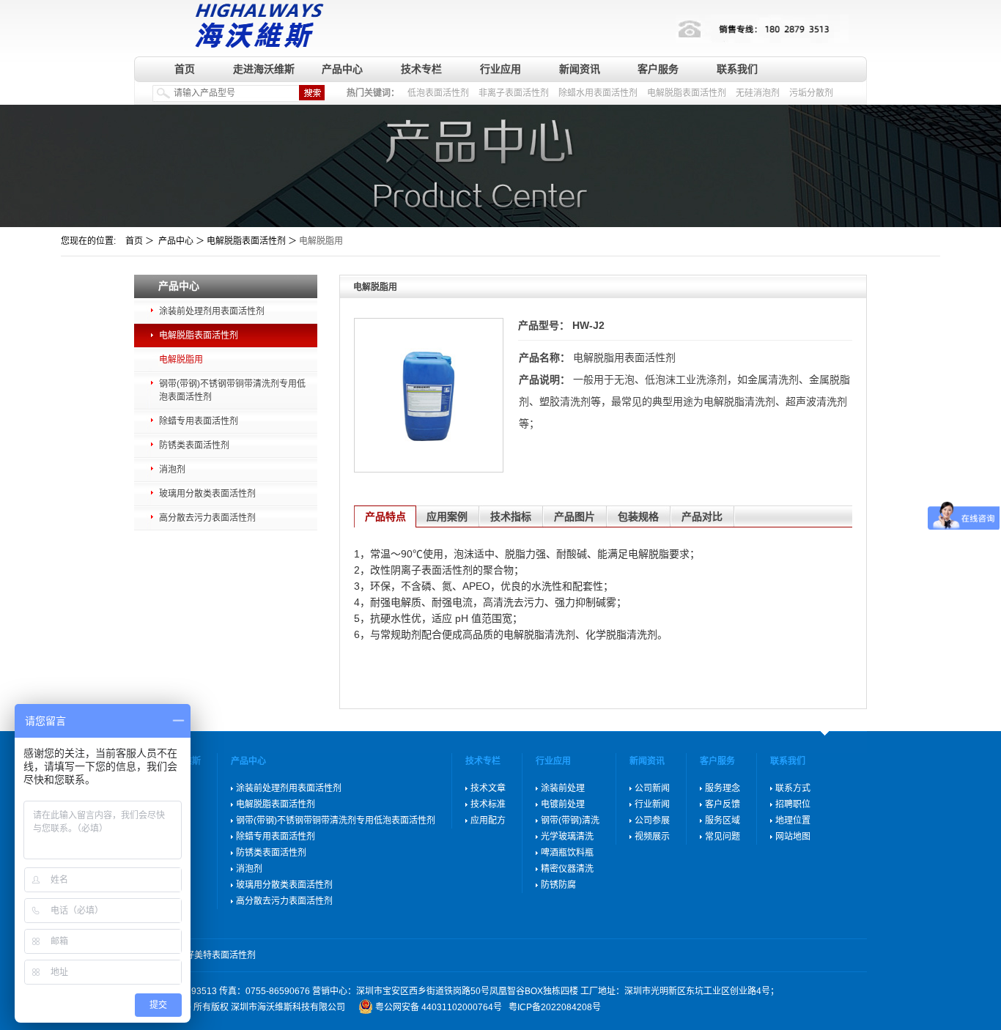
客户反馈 (722, 804)
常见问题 (722, 836)
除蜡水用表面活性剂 (598, 93)
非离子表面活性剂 (514, 93)
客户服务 (658, 69)
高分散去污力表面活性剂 (207, 518)
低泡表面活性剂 (438, 93)
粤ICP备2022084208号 (555, 1007)
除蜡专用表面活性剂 (198, 421)
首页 (184, 69)
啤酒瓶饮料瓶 (567, 853)
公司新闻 (652, 788)
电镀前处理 (563, 804)
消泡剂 (172, 469)
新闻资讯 (579, 69)
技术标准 (488, 804)
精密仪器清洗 (567, 869)
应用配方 (488, 820)
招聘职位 (792, 804)
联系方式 (792, 788)
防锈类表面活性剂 (194, 445)
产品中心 (342, 69)
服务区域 (722, 820)
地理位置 (792, 820)
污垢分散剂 (811, 93)
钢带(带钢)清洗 (570, 820)
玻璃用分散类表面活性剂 (207, 494)
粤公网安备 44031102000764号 (438, 1007)
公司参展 (652, 820)
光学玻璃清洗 (567, 836)
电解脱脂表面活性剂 (686, 93)
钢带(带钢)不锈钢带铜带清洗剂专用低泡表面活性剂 (232, 390)
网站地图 (792, 836)
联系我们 (737, 69)
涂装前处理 (563, 788)
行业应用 (500, 69)
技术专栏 (421, 69)
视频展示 (652, 836)
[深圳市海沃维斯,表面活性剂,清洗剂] (256, 24)
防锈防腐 (558, 885)
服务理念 (722, 788)
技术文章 (488, 788)
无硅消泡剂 (758, 93)
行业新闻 (652, 804)
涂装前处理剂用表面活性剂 (212, 311)
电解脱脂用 (181, 360)
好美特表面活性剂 (220, 955)
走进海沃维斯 (264, 69)
